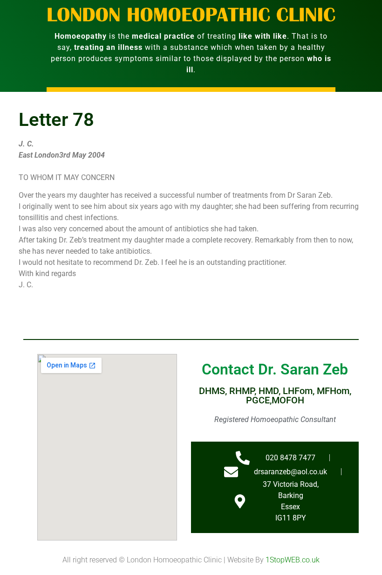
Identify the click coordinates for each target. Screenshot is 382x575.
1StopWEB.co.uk (293, 559)
